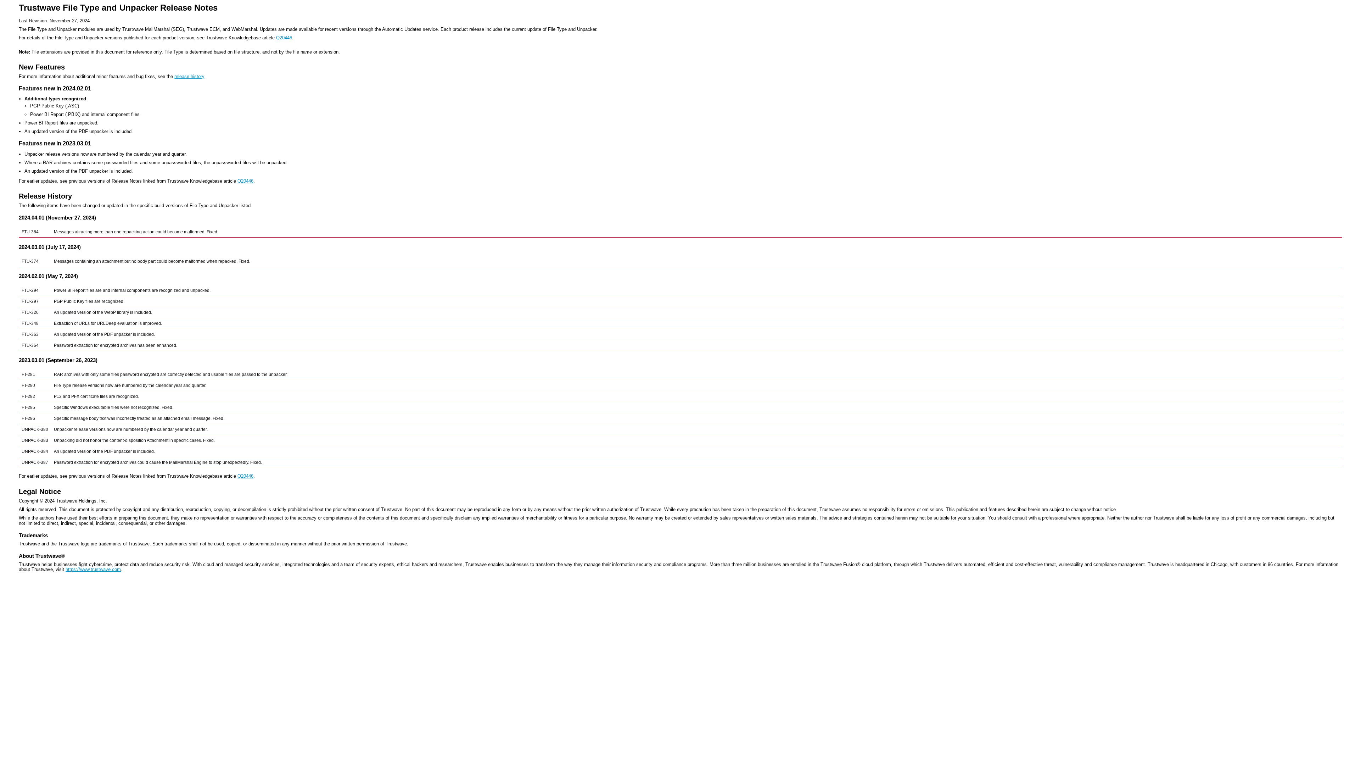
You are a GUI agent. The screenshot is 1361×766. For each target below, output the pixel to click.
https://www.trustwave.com (93, 569)
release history (189, 76)
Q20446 (284, 37)
